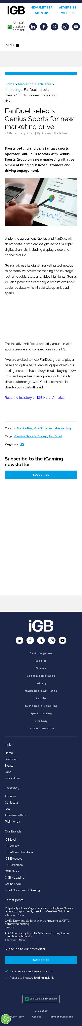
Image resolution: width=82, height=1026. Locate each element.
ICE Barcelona (14, 865)
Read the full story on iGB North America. (35, 398)
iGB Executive (13, 858)
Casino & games (41, 653)
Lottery (41, 683)
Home (9, 84)
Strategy (41, 721)
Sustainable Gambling (41, 706)
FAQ (7, 809)
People (41, 698)
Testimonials (13, 821)
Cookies (36, 1016)
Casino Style (13, 884)
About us (10, 796)
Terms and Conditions (61, 1016)
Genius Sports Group (30, 436)
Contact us (12, 802)
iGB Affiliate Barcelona (19, 852)
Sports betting (41, 713)
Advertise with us (15, 815)
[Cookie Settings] (6, 1019)
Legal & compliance (41, 676)
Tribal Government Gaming (22, 890)
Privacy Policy (16, 1016)
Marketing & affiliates (34, 84)
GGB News (12, 871)
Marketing (12, 90)
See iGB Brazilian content (16, 26)
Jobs (8, 772)
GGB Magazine (14, 877)
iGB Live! (10, 839)
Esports (41, 661)
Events (9, 765)
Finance (41, 668)
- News (20, 915)
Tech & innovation (41, 728)
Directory (11, 759)
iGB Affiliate (12, 846)
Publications (12, 778)
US (22, 444)
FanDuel (55, 436)
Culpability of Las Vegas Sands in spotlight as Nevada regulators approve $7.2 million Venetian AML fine (39, 910)
